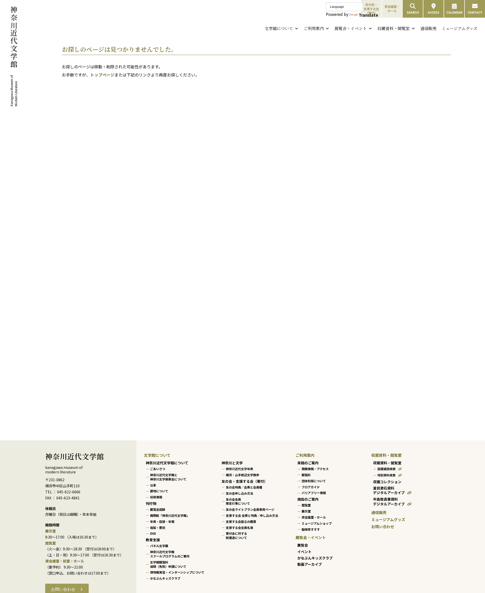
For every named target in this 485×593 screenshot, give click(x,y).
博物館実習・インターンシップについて (177, 572)
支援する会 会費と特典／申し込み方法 (252, 515)
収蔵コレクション (387, 481)
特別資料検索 (386, 475)
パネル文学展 (159, 546)
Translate (368, 15)
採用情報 (156, 497)
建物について (159, 491)
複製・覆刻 (157, 527)
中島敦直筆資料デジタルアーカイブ (389, 501)
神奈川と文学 (232, 463)
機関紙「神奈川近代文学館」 (169, 515)
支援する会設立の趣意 (241, 521)
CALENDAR (454, 12)
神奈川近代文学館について (167, 463)
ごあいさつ (157, 469)
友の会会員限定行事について (238, 501)
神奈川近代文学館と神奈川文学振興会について (168, 477)
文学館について (279, 28)
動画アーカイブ (309, 564)
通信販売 (428, 28)
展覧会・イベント (350, 28)
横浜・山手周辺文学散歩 (242, 475)
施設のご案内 (308, 499)
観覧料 (306, 475)
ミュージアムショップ (317, 523)
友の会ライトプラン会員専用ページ (250, 509)
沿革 (153, 485)
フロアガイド (311, 487)
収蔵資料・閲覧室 (393, 28)
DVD (153, 533)
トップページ (102, 75)
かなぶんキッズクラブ (165, 578)
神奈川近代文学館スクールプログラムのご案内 (169, 554)
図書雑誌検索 (386, 469)
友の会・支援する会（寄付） (245, 481)
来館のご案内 (308, 463)
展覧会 (302, 545)
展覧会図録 (157, 509)
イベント (304, 551)
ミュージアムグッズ (459, 28)
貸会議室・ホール (392, 8)
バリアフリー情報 (314, 493)
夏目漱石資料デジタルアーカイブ (389, 490)
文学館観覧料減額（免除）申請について (168, 564)
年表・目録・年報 (162, 521)
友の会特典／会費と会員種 (244, 487)
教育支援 (153, 539)
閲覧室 (306, 505)
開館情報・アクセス (315, 469)
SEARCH (413, 12)
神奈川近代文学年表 (239, 469)
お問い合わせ (382, 526)
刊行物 (151, 503)
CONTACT (475, 12)
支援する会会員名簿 (239, 527)
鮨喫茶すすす (311, 529)
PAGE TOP (469, 570)
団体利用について (314, 481)
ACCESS (433, 12)
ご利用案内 (314, 28)
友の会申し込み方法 (239, 493)
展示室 (306, 511)
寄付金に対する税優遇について (236, 535)
